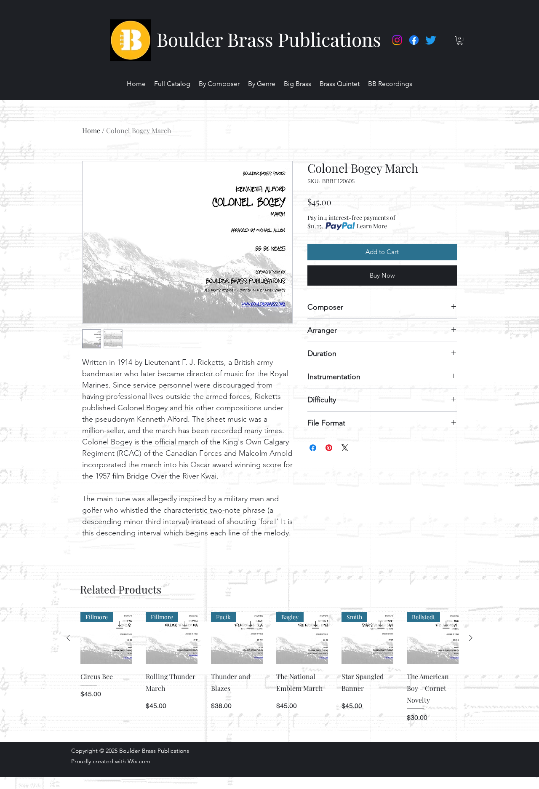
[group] (269, 673)
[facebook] (414, 40)
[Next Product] (471, 638)
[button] (460, 40)
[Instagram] (397, 40)
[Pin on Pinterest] (329, 448)
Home (91, 130)
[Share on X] (345, 448)
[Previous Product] (68, 638)
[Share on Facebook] (313, 448)
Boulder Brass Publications (269, 39)
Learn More (372, 226)
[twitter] (430, 40)
